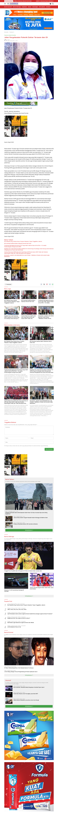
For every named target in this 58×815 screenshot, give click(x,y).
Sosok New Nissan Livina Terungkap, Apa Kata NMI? (26, 693)
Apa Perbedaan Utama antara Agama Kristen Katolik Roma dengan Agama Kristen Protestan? (29, 613)
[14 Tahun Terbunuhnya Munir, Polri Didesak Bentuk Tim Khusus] (29, 651)
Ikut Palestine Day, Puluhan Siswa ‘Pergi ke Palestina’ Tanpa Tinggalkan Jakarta (23, 241)
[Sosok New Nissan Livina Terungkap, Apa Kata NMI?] (8, 694)
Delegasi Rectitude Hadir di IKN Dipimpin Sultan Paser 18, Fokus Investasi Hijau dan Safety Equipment (26, 513)
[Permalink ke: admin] (5, 40)
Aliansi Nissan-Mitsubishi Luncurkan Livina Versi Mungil (26, 700)
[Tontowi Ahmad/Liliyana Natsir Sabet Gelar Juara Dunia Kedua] (42, 579)
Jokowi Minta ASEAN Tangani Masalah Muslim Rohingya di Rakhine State (31, 517)
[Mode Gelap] (50, 4)
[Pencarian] (53, 4)
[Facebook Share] (41, 284)
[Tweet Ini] (44, 284)
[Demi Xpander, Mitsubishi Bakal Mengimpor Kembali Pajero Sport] (8, 688)
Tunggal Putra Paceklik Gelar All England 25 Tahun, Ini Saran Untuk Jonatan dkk (23, 571)
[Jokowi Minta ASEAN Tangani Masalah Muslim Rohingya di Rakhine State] (8, 518)
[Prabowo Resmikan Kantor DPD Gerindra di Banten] (8, 525)
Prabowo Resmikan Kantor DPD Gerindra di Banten (26, 524)
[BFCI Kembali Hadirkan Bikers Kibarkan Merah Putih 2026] (29, 294)
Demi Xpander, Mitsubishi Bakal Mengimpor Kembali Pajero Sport (29, 687)
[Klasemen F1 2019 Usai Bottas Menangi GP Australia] (16, 581)
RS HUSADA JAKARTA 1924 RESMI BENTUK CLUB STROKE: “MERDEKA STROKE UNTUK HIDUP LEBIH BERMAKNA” (27, 256)
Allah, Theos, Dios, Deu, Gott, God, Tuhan (16, 609)
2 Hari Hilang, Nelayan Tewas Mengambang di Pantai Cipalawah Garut (20, 671)
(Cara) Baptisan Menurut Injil (14, 627)
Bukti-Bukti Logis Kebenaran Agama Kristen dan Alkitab (20, 622)
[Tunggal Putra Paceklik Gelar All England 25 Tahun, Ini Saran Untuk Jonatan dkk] (29, 556)
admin (8, 39)
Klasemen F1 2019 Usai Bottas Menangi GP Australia (14, 590)
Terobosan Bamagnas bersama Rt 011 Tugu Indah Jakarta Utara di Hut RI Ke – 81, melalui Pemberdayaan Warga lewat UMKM (25, 246)
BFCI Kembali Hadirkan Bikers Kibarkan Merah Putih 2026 (17, 243)
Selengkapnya (28, 530)
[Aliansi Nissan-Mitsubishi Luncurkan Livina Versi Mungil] (8, 701)
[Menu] (5, 4)
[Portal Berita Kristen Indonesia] (13, 4)
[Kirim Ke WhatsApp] (53, 284)
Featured (6, 35)
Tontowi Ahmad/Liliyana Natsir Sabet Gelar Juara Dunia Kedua (41, 588)
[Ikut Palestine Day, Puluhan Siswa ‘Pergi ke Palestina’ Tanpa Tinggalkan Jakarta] (12, 294)
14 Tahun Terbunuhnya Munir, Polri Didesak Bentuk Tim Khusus (19, 668)
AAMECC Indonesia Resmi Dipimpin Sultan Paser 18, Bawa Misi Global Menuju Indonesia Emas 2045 (27, 1)
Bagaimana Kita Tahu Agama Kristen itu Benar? (18, 618)
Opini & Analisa (12, 35)
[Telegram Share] (50, 284)
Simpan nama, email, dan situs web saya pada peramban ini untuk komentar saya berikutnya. (27, 445)
